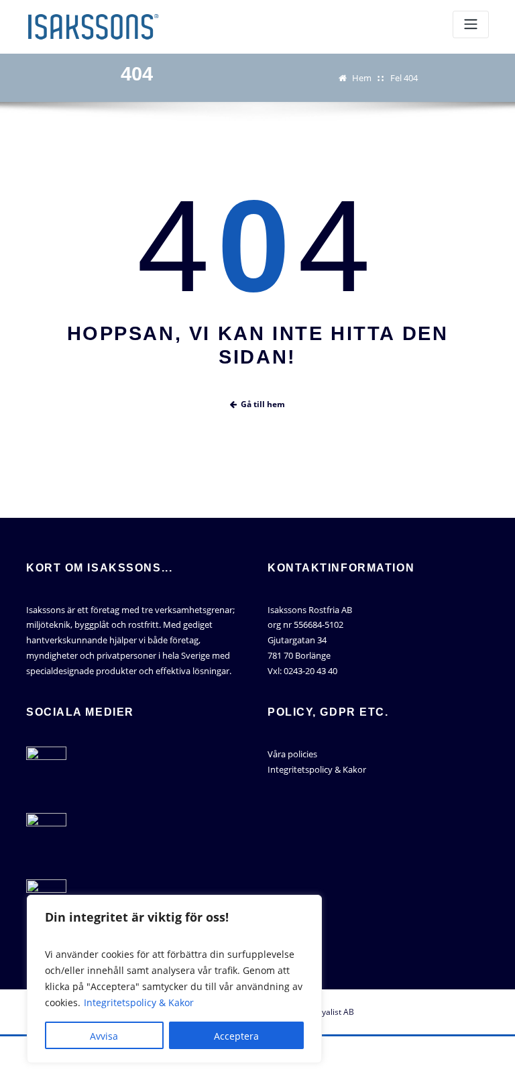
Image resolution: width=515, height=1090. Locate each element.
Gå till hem (263, 404)
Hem (361, 78)
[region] (174, 979)
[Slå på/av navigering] (471, 24)
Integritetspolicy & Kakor (139, 1002)
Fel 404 (404, 78)
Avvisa (104, 1036)
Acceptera (236, 1036)
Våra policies (292, 754)
